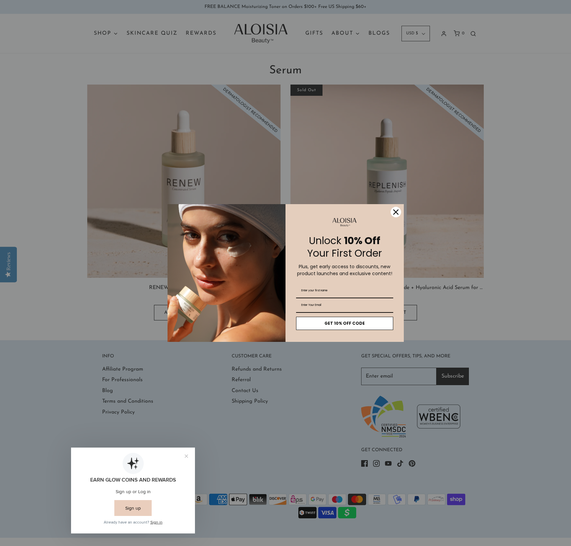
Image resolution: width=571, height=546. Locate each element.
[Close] (396, 212)
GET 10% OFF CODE (344, 323)
